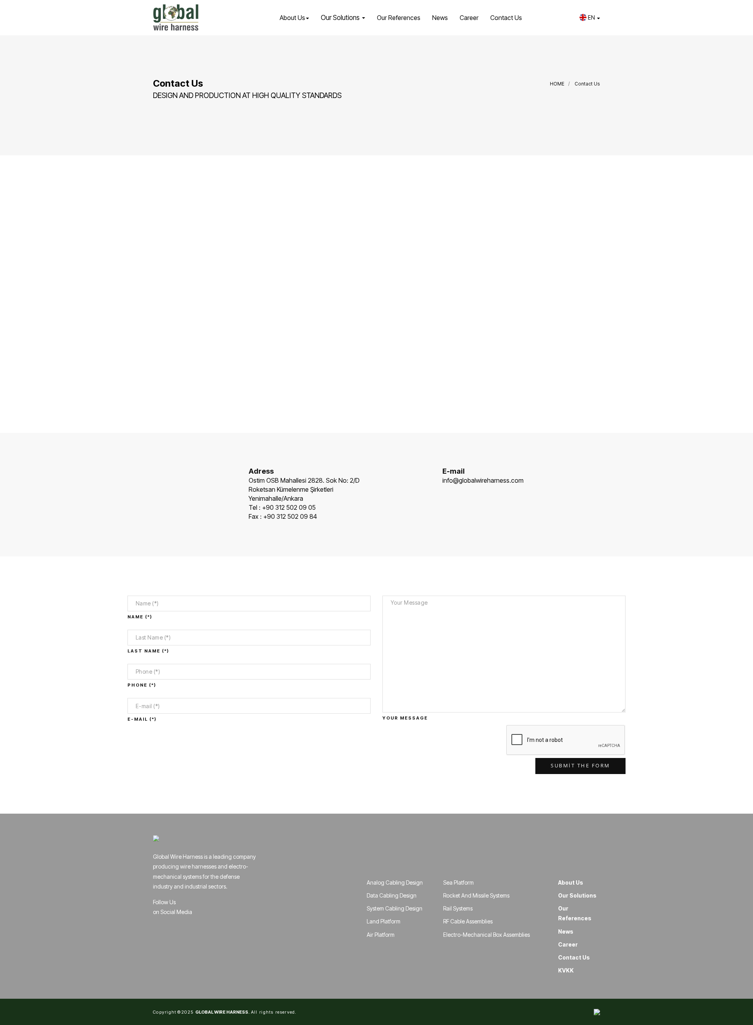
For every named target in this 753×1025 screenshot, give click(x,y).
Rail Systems (458, 908)
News (440, 18)
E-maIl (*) (141, 719)
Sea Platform (458, 882)
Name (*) (139, 617)
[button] (567, 17)
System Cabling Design (394, 908)
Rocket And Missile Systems (476, 895)
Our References (398, 18)
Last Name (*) (148, 651)
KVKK (566, 970)
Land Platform (383, 921)
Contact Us (506, 18)
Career (469, 18)
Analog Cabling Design (395, 882)
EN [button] (592, 17)
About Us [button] (292, 18)
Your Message (405, 718)
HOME (557, 84)
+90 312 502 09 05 (289, 507)
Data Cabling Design (392, 895)
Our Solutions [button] (341, 18)
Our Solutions (577, 895)
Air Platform (381, 934)
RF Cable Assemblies (468, 921)
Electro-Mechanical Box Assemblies (486, 934)
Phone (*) (141, 685)
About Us (570, 882)
